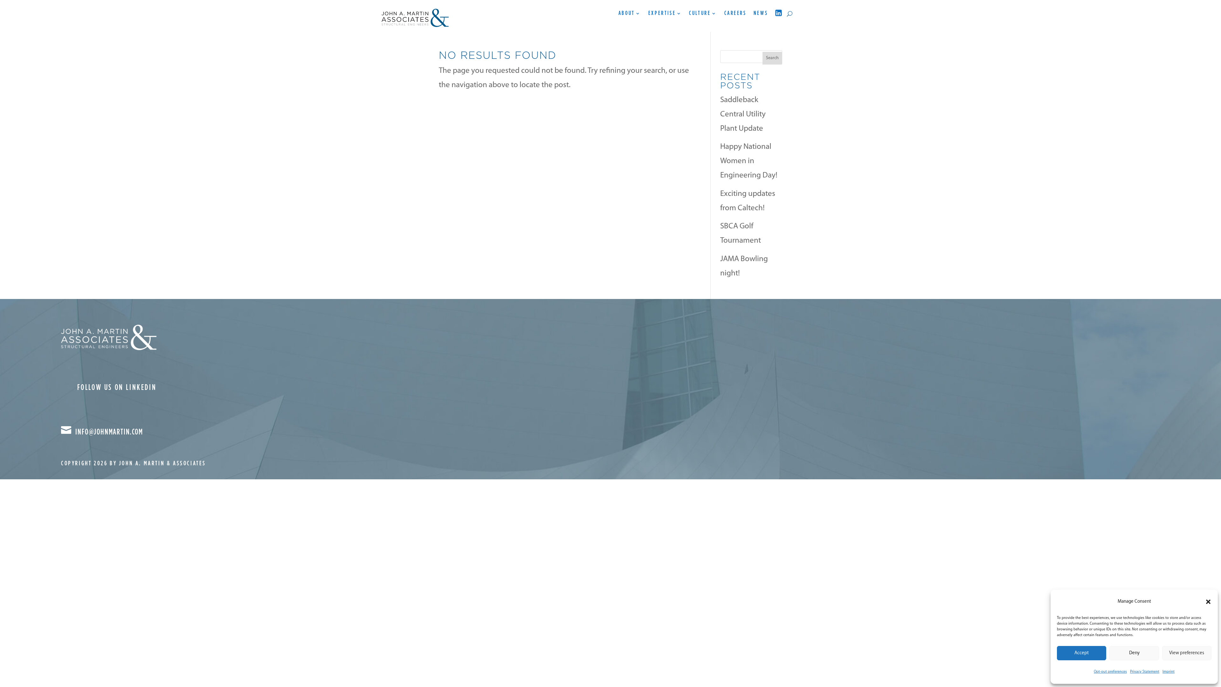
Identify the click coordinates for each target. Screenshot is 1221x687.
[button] (1208, 602)
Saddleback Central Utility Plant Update (743, 114)
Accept (1081, 653)
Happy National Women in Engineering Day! (748, 161)
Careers (735, 13)
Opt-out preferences (1110, 672)
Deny (1134, 653)
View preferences (1186, 653)
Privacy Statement (1144, 672)
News (761, 13)
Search (772, 58)
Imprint (1168, 672)
